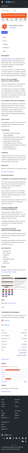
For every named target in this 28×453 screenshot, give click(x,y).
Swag (17, 417)
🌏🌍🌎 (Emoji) (8, 435)
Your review (4, 381)
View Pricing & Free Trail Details (8, 271)
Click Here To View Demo (7, 171)
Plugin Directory (4, 6)
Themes (16, 402)
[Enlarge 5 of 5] (25, 279)
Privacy (3, 406)
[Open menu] (26, 2)
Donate (17, 415)
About (2, 307)
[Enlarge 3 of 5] (11, 287)
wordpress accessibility (21, 355)
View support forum (6, 391)
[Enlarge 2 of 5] (11, 283)
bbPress (4, 426)
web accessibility (22, 352)
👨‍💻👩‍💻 (2, 415)
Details (4, 37)
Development (6, 47)
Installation (5, 44)
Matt (3, 424)
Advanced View (5, 359)
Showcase (17, 399)
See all (25, 381)
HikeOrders (13, 27)
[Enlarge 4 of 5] (11, 290)
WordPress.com (5, 422)
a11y (19, 350)
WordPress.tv (5, 417)
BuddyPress (4, 429)
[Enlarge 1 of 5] (11, 279)
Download (4, 32)
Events (16, 413)
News (2, 402)
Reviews (5, 41)
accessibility (23, 350)
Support (4, 51)
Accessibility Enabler (6, 58)
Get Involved (18, 410)
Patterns (17, 406)
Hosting (3, 404)
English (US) (24, 347)
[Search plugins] (15, 10)
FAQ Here (13, 303)
